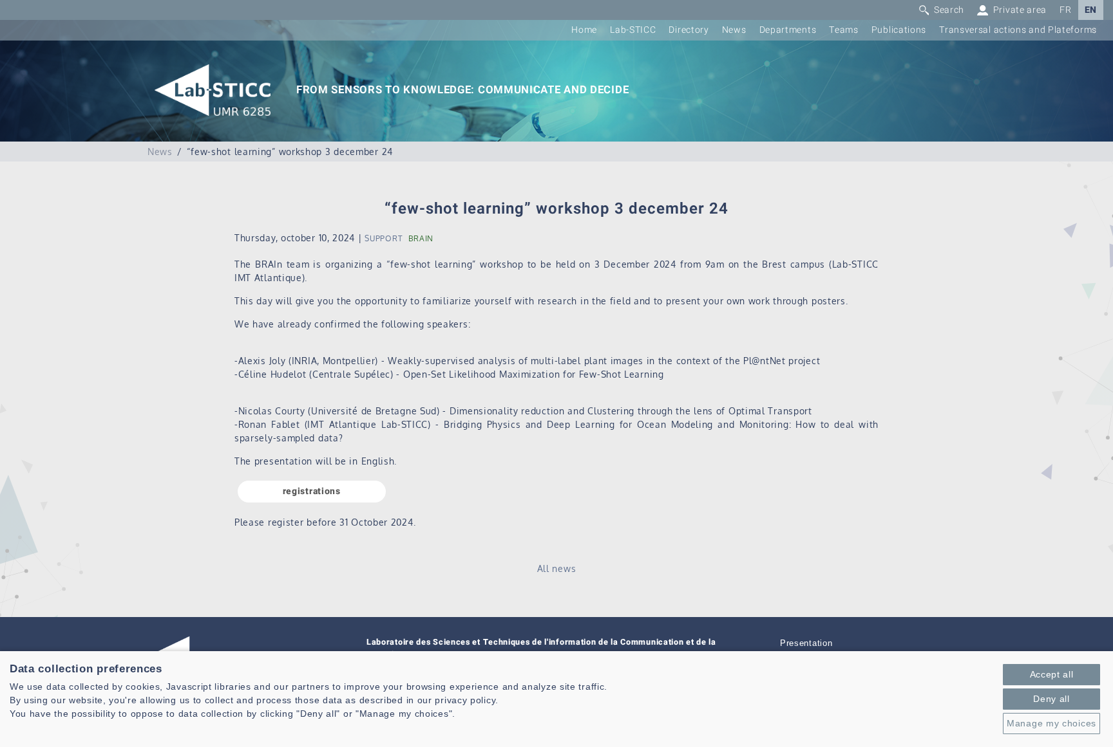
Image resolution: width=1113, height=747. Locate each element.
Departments (788, 30)
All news (556, 568)
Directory (689, 30)
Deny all (1051, 699)
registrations (312, 491)
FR (1065, 10)
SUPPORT (383, 238)
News (734, 30)
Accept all (1052, 674)
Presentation (806, 643)
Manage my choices (1051, 723)
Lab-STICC (633, 30)
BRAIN (421, 238)
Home (584, 30)
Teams (844, 30)
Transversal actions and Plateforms (1018, 30)
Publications (898, 30)
